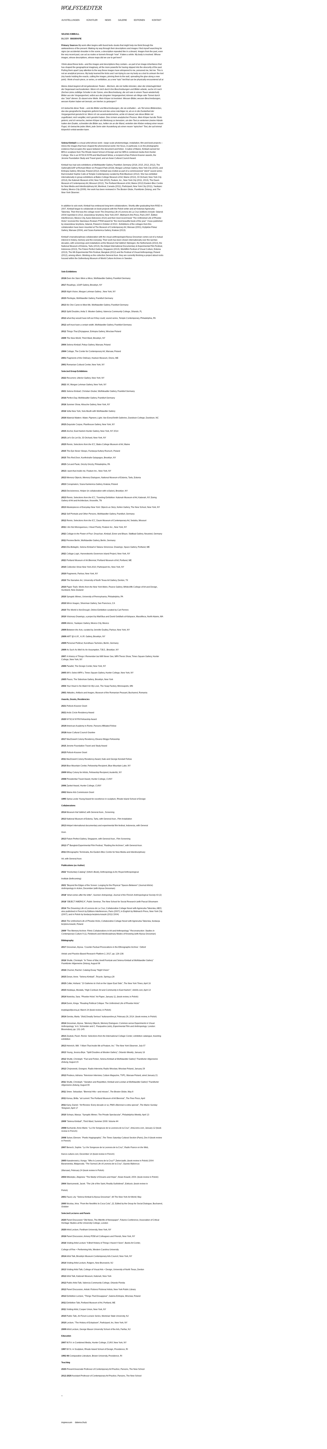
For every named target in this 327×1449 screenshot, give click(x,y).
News (108, 20)
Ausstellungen (70, 20)
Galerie (122, 20)
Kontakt (156, 20)
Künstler (92, 20)
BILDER (65, 38)
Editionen (139, 20)
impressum (66, 1422)
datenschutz (81, 1422)
